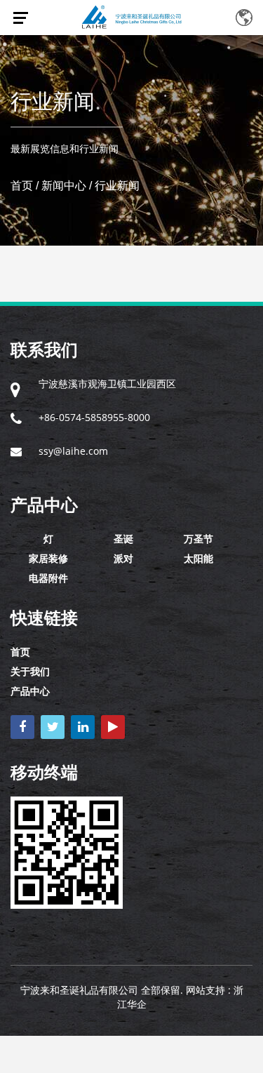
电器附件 (48, 578)
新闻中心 (63, 186)
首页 (22, 186)
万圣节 (198, 538)
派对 (123, 558)
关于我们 (30, 671)
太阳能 (198, 558)
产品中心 (30, 691)
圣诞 (123, 538)
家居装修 (48, 558)
